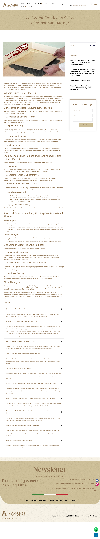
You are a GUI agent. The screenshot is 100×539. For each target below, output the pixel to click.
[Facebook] (97, 407)
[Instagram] (97, 411)
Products (38, 3)
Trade (30, 6)
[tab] (34, 309)
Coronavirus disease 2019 (80, 81)
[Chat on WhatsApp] (96, 529)
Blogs (22, 6)
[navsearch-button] (63, 5)
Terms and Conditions (90, 443)
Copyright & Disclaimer (71, 443)
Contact (53, 3)
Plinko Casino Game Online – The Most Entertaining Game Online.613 (81, 88)
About (47, 3)
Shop (22, 3)
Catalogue (29, 3)
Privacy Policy (56, 443)
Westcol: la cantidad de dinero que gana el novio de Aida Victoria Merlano (82, 62)
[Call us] (96, 535)
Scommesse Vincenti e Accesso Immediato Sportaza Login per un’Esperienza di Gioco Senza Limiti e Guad (82, 72)
